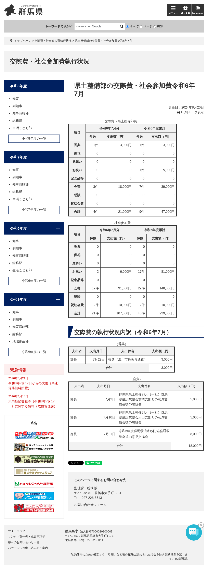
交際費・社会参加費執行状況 (53, 40)
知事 (15, 98)
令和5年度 (18, 300)
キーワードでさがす (59, 26)
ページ (148, 26)
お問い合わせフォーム (90, 504)
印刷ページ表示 (192, 112)
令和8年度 (18, 86)
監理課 (79, 488)
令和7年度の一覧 (34, 209)
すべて (134, 26)
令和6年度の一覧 (34, 280)
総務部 (17, 120)
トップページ (22, 40)
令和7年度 (18, 157)
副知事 (17, 106)
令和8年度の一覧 (34, 138)
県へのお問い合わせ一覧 (23, 542)
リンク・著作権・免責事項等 (26, 536)
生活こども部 (22, 128)
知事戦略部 (20, 113)
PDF (160, 26)
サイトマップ (16, 530)
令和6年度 (18, 228)
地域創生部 (20, 341)
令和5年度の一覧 (34, 352)
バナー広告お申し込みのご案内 (28, 548)
